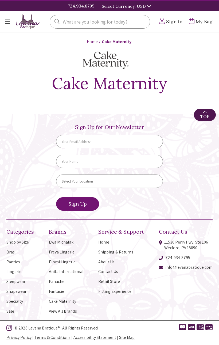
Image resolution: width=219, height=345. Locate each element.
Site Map (127, 337)
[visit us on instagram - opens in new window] (9, 329)
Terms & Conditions (52, 337)
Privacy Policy (19, 337)
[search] (57, 22)
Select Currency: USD (124, 6)
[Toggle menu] (7, 21)
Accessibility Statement (94, 337)
